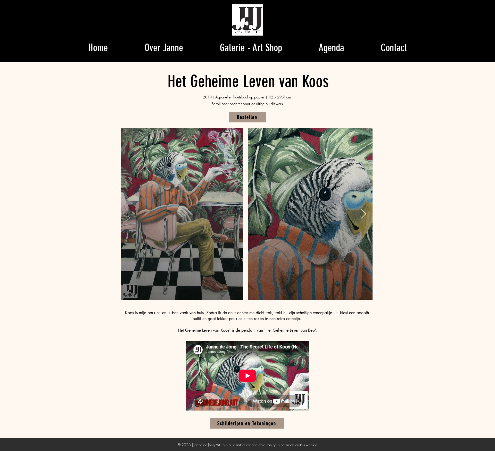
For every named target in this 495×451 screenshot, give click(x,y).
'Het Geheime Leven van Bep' (290, 330)
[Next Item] (364, 214)
